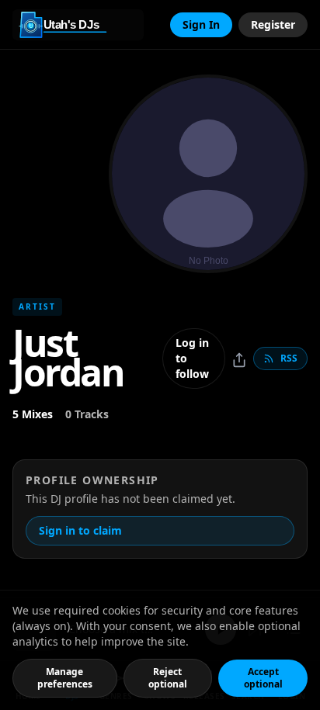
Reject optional (167, 678)
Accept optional (263, 678)
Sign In (201, 24)
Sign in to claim (80, 530)
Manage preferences (64, 678)
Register (273, 24)
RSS (288, 358)
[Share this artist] (239, 360)
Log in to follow (192, 358)
